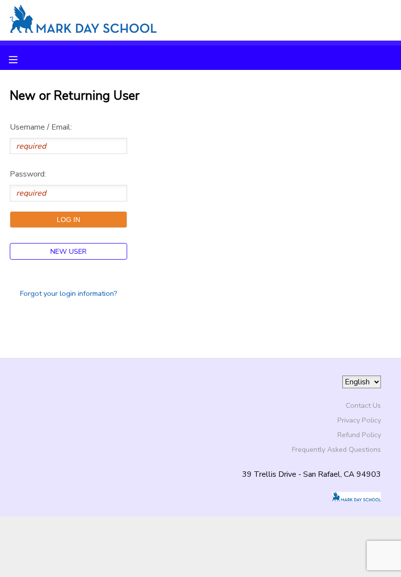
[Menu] (20, 58)
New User (68, 251)
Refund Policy (359, 435)
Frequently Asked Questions (336, 449)
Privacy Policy (359, 420)
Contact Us (363, 405)
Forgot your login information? (68, 293)
